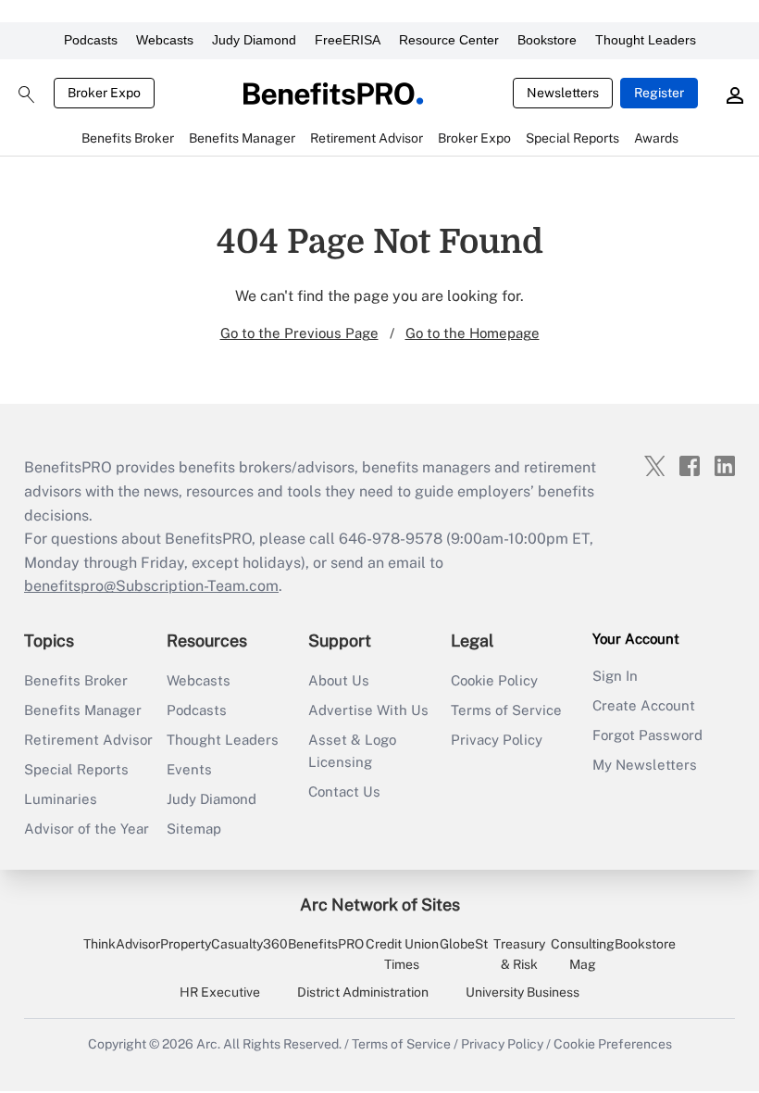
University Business (522, 992)
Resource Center (449, 39)
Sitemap (194, 828)
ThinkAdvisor (121, 943)
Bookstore (547, 39)
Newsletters (563, 92)
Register (659, 92)
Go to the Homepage (472, 333)
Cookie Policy (494, 680)
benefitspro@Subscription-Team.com (151, 586)
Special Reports (76, 769)
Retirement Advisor (88, 740)
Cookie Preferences (613, 1043)
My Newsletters (644, 765)
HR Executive (220, 992)
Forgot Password (647, 735)
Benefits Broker (76, 680)
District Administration (363, 992)
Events (189, 769)
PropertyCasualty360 (224, 943)
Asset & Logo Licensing (352, 751)
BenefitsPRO (326, 943)
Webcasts (164, 39)
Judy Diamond (254, 39)
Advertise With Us (368, 710)
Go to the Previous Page (299, 333)
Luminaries (60, 799)
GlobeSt (464, 943)
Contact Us (344, 791)
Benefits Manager (83, 710)
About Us (338, 680)
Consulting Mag (583, 954)
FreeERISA (347, 39)
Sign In (615, 676)
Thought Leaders (645, 39)
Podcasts (91, 39)
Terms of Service (506, 710)
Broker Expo (104, 92)
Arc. (208, 1043)
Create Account (643, 705)
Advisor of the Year (86, 828)
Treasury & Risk (519, 954)
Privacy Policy (496, 740)
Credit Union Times (402, 954)
